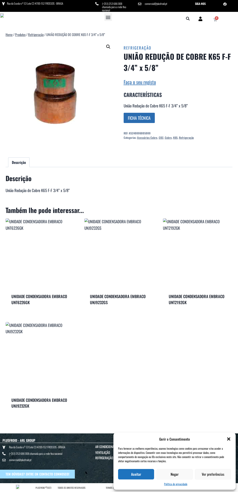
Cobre (168, 138)
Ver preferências (213, 474)
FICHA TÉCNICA (139, 118)
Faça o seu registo (140, 82)
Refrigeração (137, 48)
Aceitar (136, 474)
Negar (174, 474)
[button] (228, 439)
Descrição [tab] (19, 162)
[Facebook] (225, 4)
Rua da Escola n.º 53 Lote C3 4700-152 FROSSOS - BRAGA (35, 3)
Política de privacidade (175, 484)
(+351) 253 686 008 (112, 4)
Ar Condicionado (106, 446)
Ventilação (102, 452)
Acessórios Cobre (147, 138)
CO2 (161, 138)
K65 (175, 138)
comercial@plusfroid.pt (156, 4)
